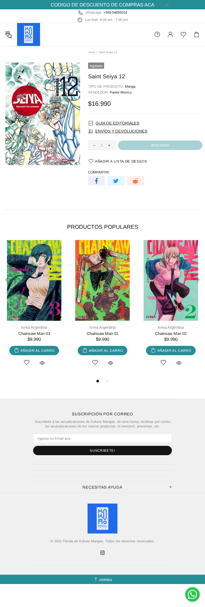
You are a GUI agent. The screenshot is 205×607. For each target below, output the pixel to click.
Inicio (91, 52)
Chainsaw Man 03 (34, 333)
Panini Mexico (121, 92)
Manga (130, 86)
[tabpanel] (34, 309)
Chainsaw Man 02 (171, 333)
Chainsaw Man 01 (102, 333)
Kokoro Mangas (28, 34)
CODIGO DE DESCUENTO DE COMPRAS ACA (102, 4)
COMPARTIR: (99, 172)
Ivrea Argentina (34, 327)
